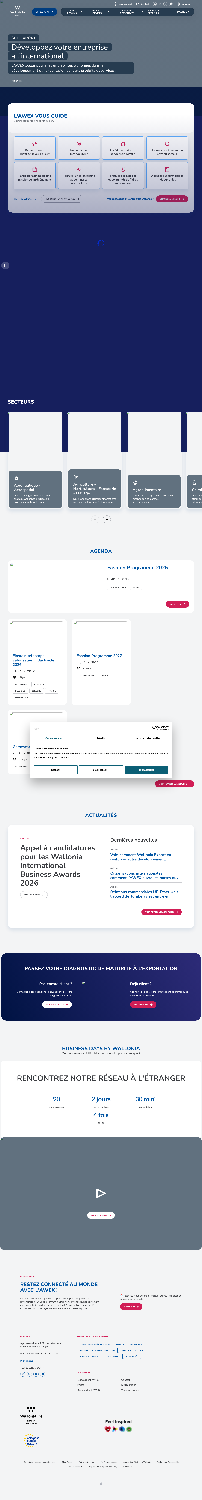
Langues (185, 4)
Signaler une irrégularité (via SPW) (103, 1466)
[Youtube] (171, 4)
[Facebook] (165, 4)
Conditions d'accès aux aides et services (40, 1462)
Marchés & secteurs (132, 1350)
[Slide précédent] (95, 519)
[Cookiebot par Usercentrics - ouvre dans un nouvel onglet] (155, 728)
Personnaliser (99, 769)
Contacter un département (95, 1344)
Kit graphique (128, 1384)
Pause (15, 81)
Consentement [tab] (53, 738)
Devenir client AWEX (88, 1389)
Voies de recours (130, 1389)
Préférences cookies (109, 1462)
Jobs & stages (113, 1356)
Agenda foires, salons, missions (97, 1350)
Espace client (125, 4)
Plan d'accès (67, 1462)
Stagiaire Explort (90, 1356)
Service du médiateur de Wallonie (137, 1462)
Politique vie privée (86, 1462)
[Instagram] (160, 4)
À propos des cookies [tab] (148, 738)
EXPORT (45, 11)
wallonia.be (128, 1466)
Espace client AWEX (88, 1379)
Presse (80, 1384)
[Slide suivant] (107, 519)
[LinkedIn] (155, 4)
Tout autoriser (146, 769)
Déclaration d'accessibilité (168, 1462)
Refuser (55, 769)
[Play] (5, 265)
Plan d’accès (26, 1360)
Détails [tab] (101, 738)
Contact (145, 4)
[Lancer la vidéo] (101, 1193)
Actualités (132, 1356)
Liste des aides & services (129, 1344)
